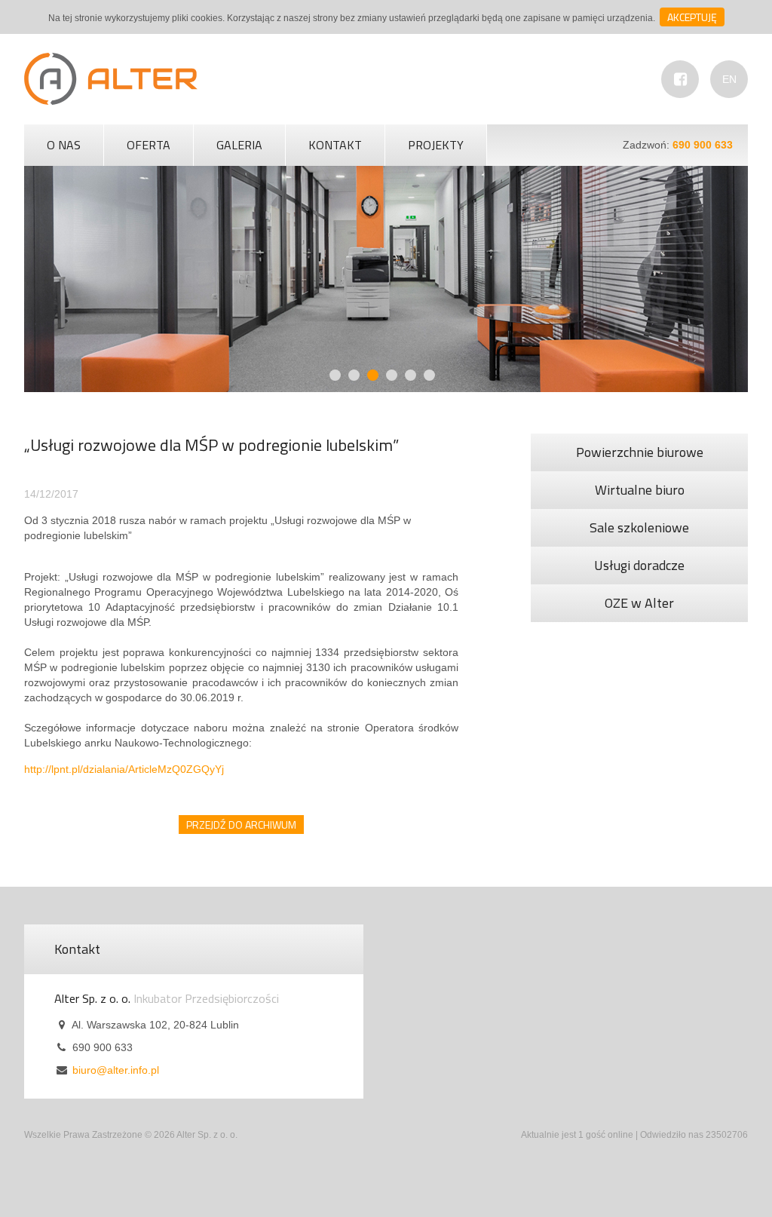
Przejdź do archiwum (241, 824)
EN (729, 79)
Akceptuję (692, 17)
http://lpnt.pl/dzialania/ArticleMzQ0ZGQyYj (124, 769)
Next (574, 269)
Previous (198, 269)
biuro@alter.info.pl (115, 1070)
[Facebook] (680, 79)
